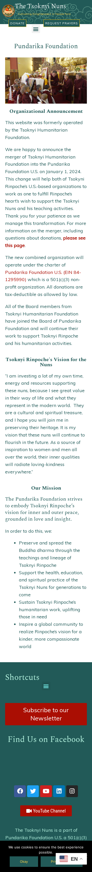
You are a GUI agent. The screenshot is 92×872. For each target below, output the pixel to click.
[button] (36, 29)
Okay (24, 861)
